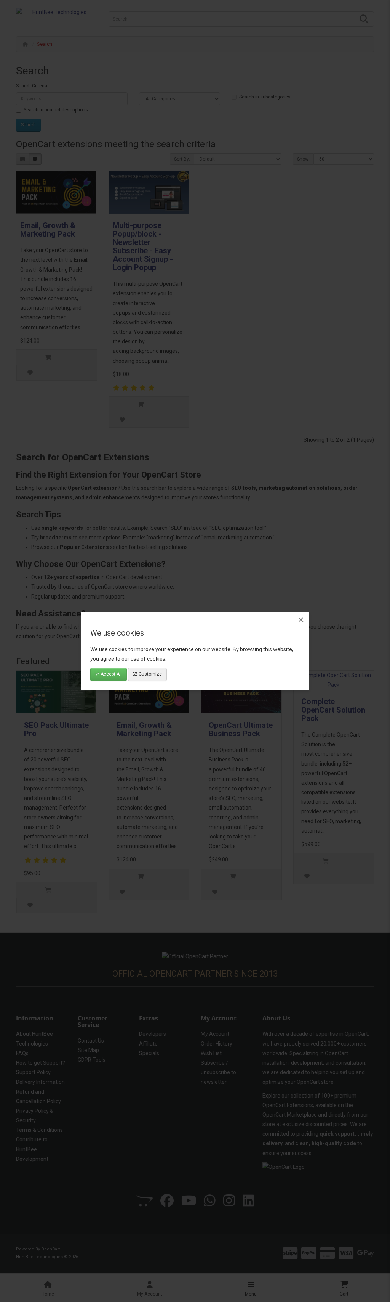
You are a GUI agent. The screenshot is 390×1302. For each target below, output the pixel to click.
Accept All (110, 674)
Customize (149, 674)
